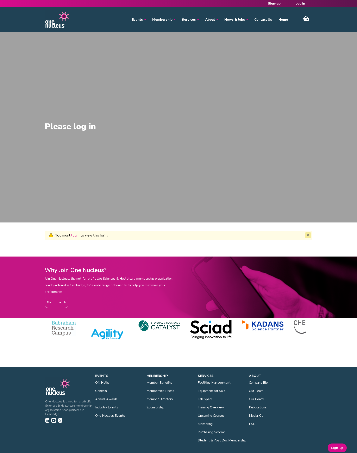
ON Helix (102, 382)
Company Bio (258, 382)
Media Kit (256, 415)
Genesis (101, 391)
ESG (252, 424)
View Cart (306, 18)
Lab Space (205, 399)
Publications (258, 407)
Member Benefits (159, 382)
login (75, 235)
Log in (300, 3)
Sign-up (274, 3)
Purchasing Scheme (212, 432)
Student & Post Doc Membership (222, 440)
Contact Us (263, 19)
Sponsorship (155, 407)
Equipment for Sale (212, 391)
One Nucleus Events (110, 415)
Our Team (256, 391)
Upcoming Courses (211, 415)
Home (283, 19)
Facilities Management (214, 382)
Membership (162, 19)
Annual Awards (106, 399)
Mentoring (205, 424)
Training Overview (211, 407)
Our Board (256, 399)
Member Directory (159, 399)
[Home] (57, 20)
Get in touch (56, 302)
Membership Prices (160, 391)
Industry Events (106, 407)
